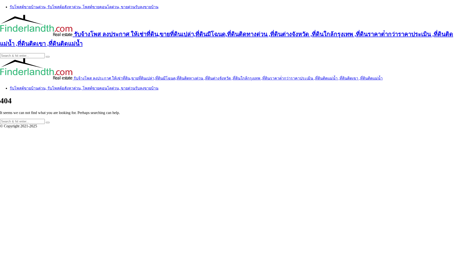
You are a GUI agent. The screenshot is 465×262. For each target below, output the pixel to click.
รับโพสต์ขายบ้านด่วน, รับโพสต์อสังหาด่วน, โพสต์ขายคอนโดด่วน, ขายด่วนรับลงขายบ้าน (84, 7)
